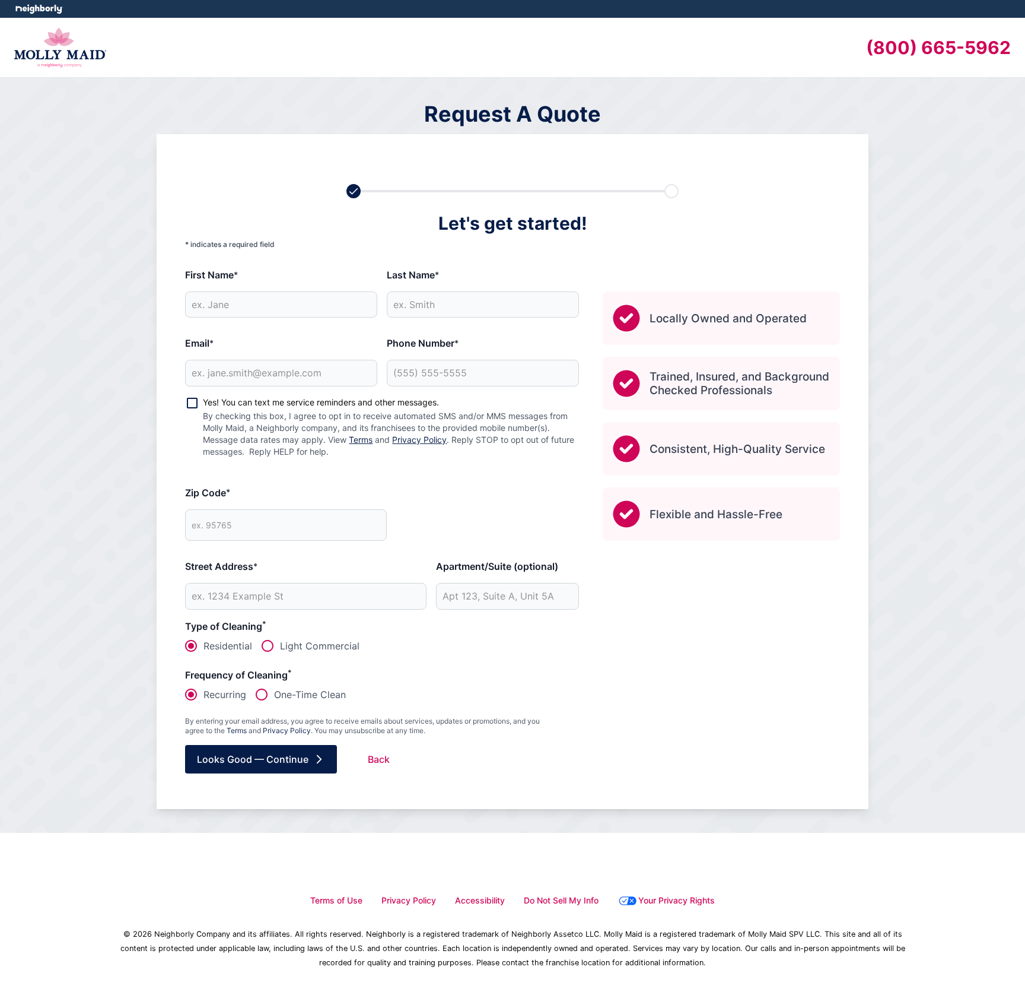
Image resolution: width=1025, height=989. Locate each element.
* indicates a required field (230, 244)
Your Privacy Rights (676, 900)
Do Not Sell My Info (561, 900)
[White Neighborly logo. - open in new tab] (38, 9)
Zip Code (207, 493)
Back (379, 759)
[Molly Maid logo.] (60, 47)
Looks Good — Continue (252, 759)
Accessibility (480, 900)
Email (199, 343)
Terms (361, 440)
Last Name (413, 275)
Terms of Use (336, 900)
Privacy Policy (419, 440)
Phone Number (423, 343)
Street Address (221, 566)
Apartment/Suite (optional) (497, 566)
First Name (211, 275)
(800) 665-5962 (938, 47)
